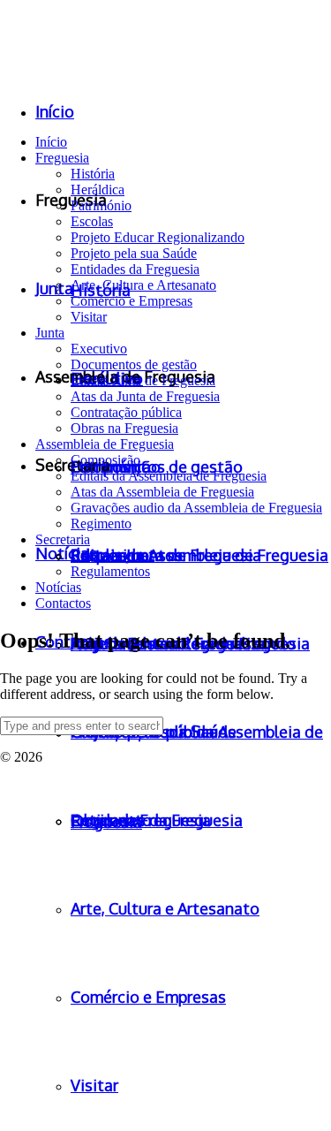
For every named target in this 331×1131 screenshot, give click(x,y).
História (93, 173)
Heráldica (97, 189)
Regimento (101, 523)
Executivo (99, 348)
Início (51, 141)
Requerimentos (112, 555)
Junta (49, 332)
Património (101, 205)
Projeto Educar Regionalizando (157, 237)
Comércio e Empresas (131, 300)
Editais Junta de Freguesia (143, 380)
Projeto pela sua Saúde (134, 253)
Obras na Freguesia (124, 428)
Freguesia (62, 157)
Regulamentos (110, 571)
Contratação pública (126, 412)
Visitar (89, 316)
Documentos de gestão (134, 364)
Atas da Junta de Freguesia (145, 396)
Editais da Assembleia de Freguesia (169, 475)
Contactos (63, 603)
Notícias (58, 587)
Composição (105, 459)
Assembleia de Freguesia (104, 444)
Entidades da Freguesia (135, 269)
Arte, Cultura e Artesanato (143, 284)
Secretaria (62, 539)
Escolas (92, 221)
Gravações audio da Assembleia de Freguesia (196, 507)
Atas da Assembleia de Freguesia (162, 491)
